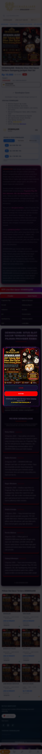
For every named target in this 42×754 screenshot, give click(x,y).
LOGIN (21, 388)
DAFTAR (21, 394)
